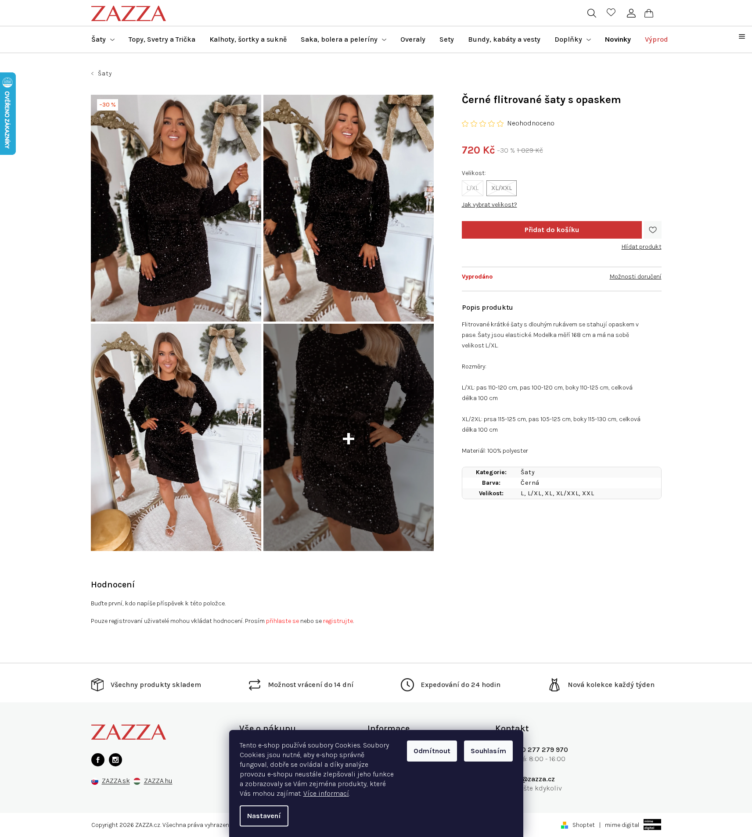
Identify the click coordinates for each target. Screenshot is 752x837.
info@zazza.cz (531, 779)
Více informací (326, 793)
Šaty (528, 472)
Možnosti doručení (636, 276)
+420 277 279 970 (538, 749)
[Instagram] (115, 759)
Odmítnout (432, 751)
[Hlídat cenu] (642, 243)
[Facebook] (97, 759)
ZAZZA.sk (116, 781)
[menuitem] (103, 39)
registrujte (338, 621)
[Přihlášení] (631, 13)
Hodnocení (113, 584)
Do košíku (552, 230)
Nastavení (264, 816)
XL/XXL (501, 188)
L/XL (473, 188)
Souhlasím (488, 751)
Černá (530, 482)
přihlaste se (282, 621)
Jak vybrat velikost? (489, 204)
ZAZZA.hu (158, 781)
